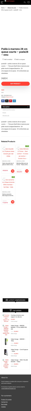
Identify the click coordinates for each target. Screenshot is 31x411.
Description (6, 107)
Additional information (9, 110)
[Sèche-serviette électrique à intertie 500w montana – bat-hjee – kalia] (8, 184)
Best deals (4, 404)
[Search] (25, 2)
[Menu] (2, 2)
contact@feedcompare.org (8, 388)
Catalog (3, 406)
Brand (4, 112)
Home (3, 8)
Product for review (6, 399)
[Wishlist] (29, 2)
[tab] (15, 106)
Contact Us (4, 402)
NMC (2, 90)
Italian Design (14, 333)
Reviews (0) (6, 115)
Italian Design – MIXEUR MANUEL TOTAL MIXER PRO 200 (19, 327)
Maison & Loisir (12, 8)
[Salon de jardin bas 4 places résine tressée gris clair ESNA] (8, 153)
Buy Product (15, 84)
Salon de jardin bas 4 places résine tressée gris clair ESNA (8, 165)
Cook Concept (14, 321)
